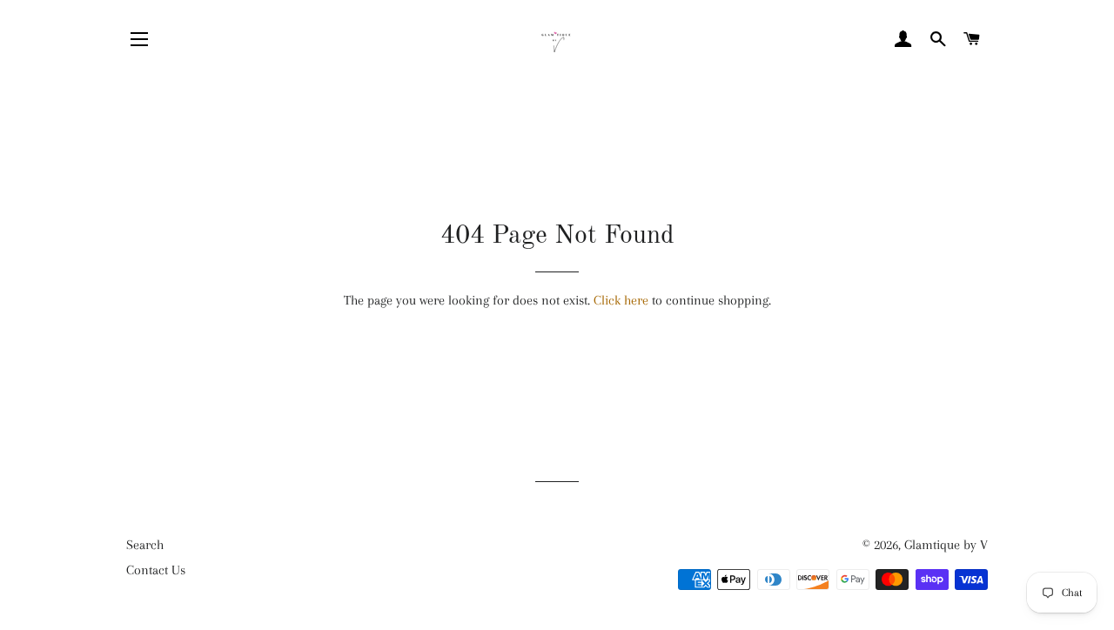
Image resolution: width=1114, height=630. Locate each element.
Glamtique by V (946, 545)
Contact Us (155, 570)
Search (145, 545)
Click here (621, 300)
